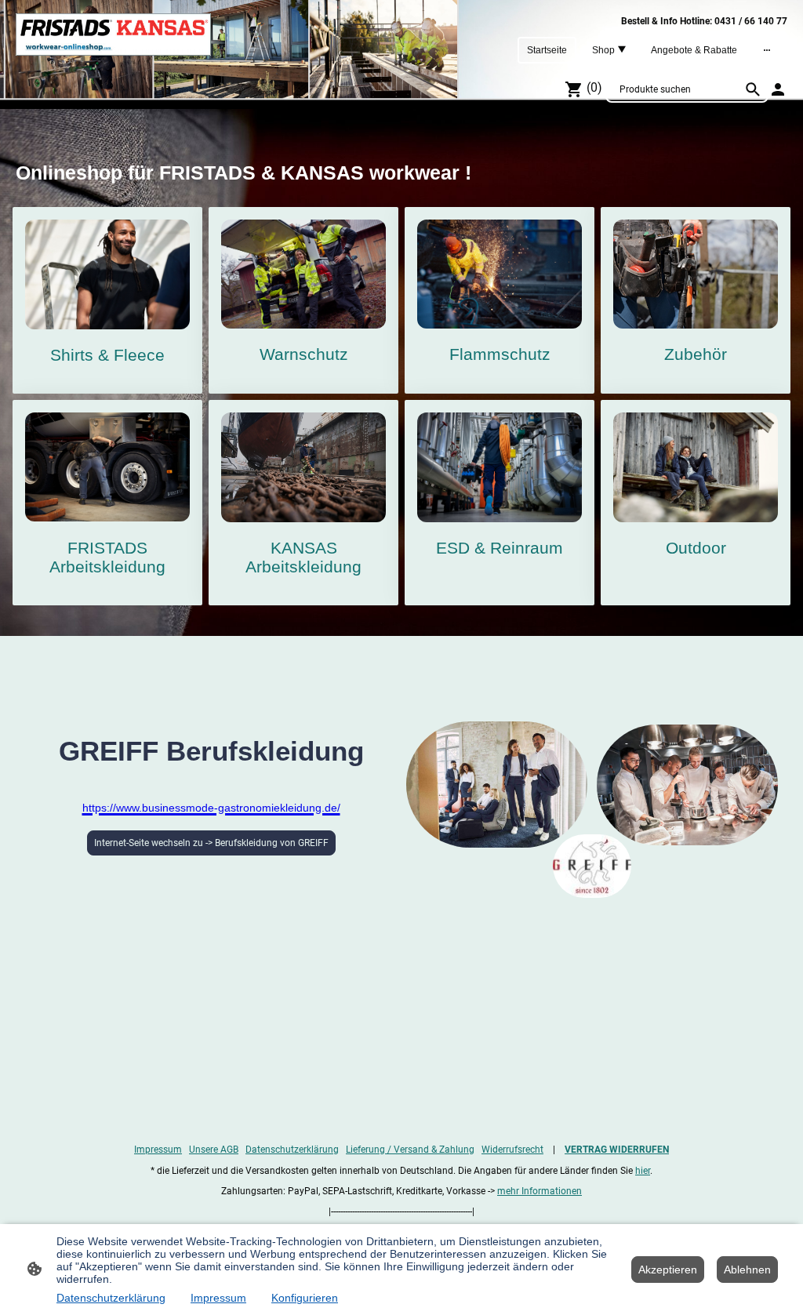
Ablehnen (747, 1269)
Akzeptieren (667, 1269)
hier (642, 1170)
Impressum (158, 1149)
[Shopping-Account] (777, 89)
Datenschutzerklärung (292, 1149)
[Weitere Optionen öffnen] (767, 50)
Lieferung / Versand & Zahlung (410, 1149)
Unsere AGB (213, 1149)
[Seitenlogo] (113, 34)
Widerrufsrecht (512, 1149)
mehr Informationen (539, 1191)
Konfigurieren (304, 1297)
